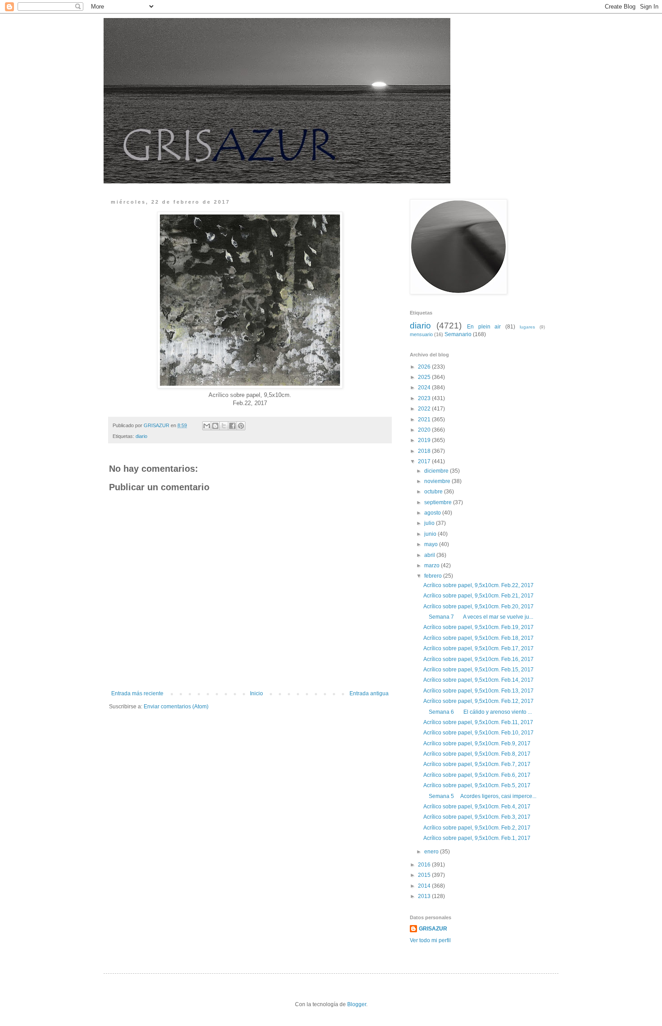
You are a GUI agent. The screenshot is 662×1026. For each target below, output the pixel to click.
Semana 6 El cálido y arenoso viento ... (477, 712)
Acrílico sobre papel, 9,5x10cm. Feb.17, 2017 (478, 648)
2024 (425, 387)
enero (432, 851)
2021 (425, 419)
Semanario (458, 334)
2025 (425, 377)
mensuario (421, 334)
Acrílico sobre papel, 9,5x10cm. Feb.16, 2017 (478, 659)
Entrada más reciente (137, 693)
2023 (425, 398)
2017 (425, 461)
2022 (425, 409)
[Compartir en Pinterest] (240, 425)
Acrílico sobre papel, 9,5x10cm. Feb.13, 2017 (478, 691)
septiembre (438, 502)
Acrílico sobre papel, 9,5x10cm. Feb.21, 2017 (478, 596)
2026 (425, 367)
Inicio (256, 693)
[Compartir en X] (223, 425)
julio (430, 523)
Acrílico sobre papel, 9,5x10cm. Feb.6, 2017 (477, 775)
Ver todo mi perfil (430, 940)
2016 (425, 865)
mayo (431, 544)
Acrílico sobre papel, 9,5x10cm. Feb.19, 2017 (478, 627)
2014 (425, 886)
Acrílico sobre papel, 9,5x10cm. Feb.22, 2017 (478, 585)
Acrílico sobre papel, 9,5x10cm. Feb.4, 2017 (477, 806)
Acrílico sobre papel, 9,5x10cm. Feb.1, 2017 (477, 838)
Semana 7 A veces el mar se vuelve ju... (478, 617)
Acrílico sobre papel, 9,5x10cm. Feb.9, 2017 (477, 743)
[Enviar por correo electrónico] (206, 425)
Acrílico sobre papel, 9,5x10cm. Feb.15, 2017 (478, 669)
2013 (425, 896)
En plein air (484, 327)
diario (141, 436)
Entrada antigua (369, 693)
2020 (425, 430)
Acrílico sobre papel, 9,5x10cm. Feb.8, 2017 (477, 754)
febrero (433, 576)
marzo (432, 565)
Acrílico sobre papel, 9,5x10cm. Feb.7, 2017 (477, 764)
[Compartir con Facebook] (232, 425)
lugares (527, 326)
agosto (433, 513)
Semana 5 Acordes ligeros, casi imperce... (479, 796)
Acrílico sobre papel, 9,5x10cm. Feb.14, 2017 (478, 680)
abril (430, 555)
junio (431, 534)
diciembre (437, 471)
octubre (434, 491)
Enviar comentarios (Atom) (176, 706)
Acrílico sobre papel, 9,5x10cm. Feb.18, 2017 (478, 638)
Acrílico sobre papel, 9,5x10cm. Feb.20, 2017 (478, 606)
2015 (425, 875)
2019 (425, 440)
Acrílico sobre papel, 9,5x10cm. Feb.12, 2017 (478, 701)
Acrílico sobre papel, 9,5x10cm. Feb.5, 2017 (477, 785)
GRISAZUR (433, 929)
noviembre (438, 481)
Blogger (356, 1004)
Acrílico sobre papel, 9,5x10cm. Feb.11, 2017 (478, 722)
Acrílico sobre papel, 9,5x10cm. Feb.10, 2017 (478, 733)
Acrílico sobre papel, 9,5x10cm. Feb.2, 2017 (477, 828)
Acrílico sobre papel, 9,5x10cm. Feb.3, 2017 (477, 817)
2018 (425, 451)
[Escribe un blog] (215, 425)
